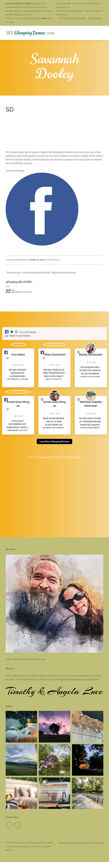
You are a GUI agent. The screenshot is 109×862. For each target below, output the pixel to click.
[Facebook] (9, 825)
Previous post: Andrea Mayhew (23, 272)
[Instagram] (17, 825)
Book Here (35, 3)
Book (100, 33)
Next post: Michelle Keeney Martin (58, 272)
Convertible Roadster (31, 11)
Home (27, 33)
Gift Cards (18, 15)
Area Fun (84, 33)
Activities (64, 33)
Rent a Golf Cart (95, 18)
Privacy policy (97, 843)
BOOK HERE (80, 18)
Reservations (42, 33)
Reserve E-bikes (13, 11)
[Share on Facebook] (42, 244)
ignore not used (19, 292)
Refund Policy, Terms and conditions (73, 843)
